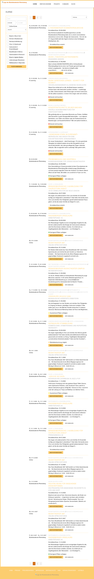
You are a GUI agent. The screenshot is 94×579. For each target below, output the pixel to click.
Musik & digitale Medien (16, 57)
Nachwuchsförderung (15, 41)
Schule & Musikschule (15, 39)
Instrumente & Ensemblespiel (13, 48)
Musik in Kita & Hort (15, 36)
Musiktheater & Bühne (15, 52)
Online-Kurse (13, 26)
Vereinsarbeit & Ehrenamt (16, 54)
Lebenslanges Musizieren (17, 60)
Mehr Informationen (56, 47)
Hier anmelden (69, 73)
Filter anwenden (16, 66)
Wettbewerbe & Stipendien (17, 63)
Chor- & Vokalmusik (15, 44)
